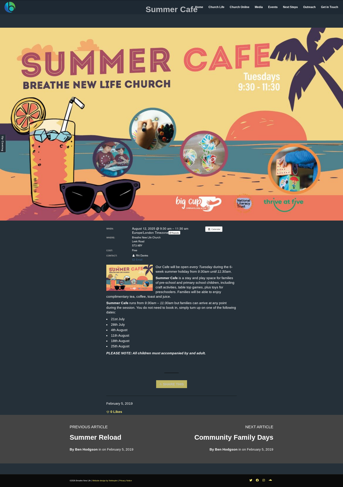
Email (138, 259)
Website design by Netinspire (105, 480)
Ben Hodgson (226, 449)
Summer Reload (95, 437)
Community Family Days (233, 437)
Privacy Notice (125, 480)
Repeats (175, 232)
